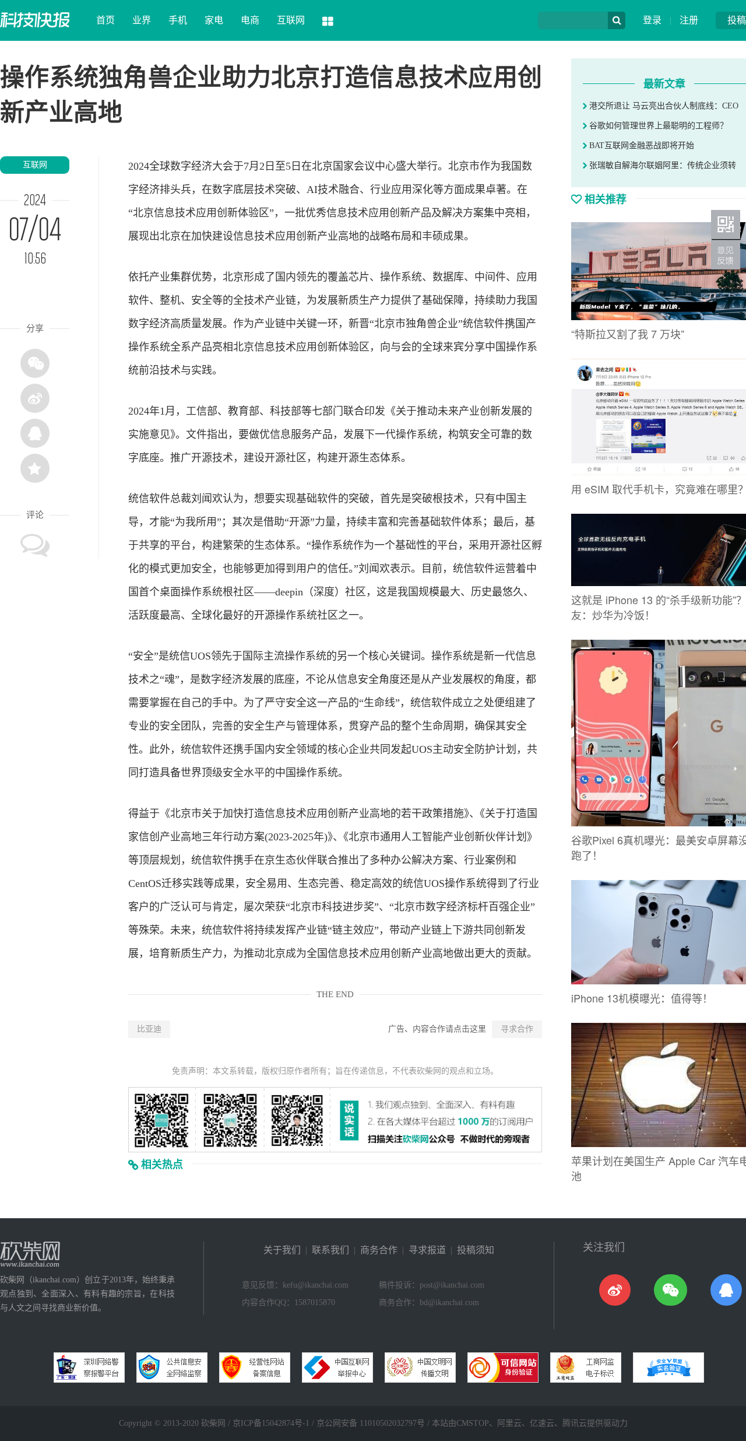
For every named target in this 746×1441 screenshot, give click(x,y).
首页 (105, 20)
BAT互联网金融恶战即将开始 (640, 145)
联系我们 (330, 1250)
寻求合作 (517, 1029)
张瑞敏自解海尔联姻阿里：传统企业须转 (661, 165)
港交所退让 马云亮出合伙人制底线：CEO (662, 105)
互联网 (291, 20)
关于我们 (282, 1250)
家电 (214, 20)
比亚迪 (149, 1029)
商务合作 (378, 1250)
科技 (280, 411)
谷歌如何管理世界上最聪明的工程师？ (657, 125)
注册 (689, 20)
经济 (201, 166)
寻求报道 (427, 1250)
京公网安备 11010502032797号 (370, 1423)
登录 (652, 20)
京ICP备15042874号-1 (271, 1423)
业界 (141, 20)
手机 (177, 20)
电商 (250, 20)
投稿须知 (475, 1250)
